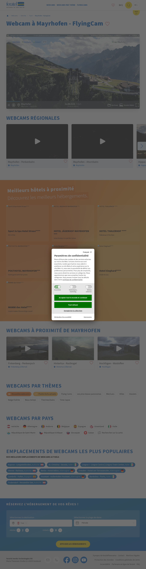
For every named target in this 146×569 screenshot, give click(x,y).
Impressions (88, 317)
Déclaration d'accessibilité (62, 317)
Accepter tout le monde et (73, 298)
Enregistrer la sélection (73, 311)
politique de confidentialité (72, 280)
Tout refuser (73, 305)
